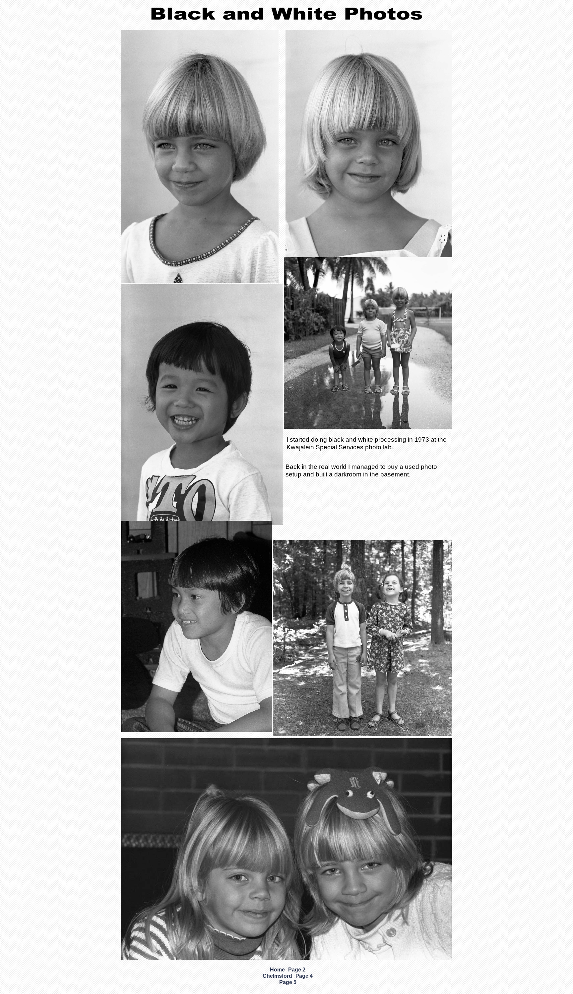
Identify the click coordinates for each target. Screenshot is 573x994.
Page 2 (296, 969)
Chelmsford (277, 976)
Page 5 (287, 982)
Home (277, 969)
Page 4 (304, 976)
